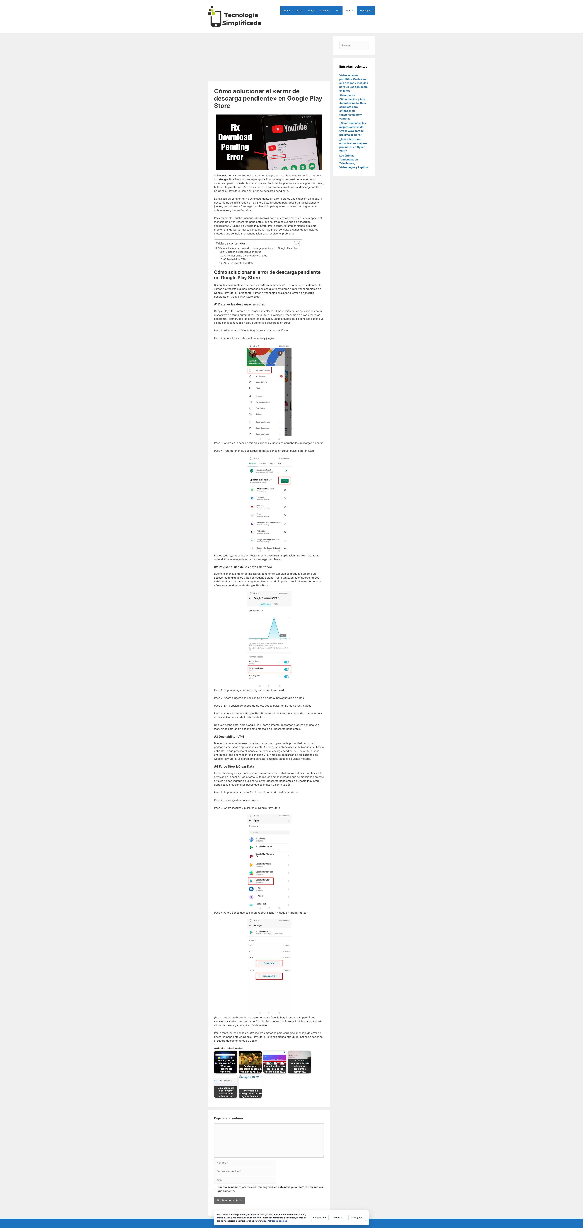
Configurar (357, 1217)
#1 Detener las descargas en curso (242, 251)
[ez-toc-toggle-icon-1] (295, 243)
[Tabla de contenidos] (297, 243)
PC (337, 10)
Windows (325, 10)
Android (350, 10)
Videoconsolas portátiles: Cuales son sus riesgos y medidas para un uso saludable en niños (353, 83)
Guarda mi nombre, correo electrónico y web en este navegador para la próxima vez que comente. (270, 1189)
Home (286, 10)
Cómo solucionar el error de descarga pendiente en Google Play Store (258, 248)
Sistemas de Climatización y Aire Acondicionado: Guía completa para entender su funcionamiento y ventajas (352, 107)
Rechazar (338, 1217)
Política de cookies (277, 1221)
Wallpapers (366, 10)
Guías (311, 10)
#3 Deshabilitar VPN (234, 259)
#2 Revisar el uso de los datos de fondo (245, 255)
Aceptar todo (320, 1217)
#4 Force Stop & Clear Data (238, 263)
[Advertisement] (269, 57)
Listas (299, 10)
